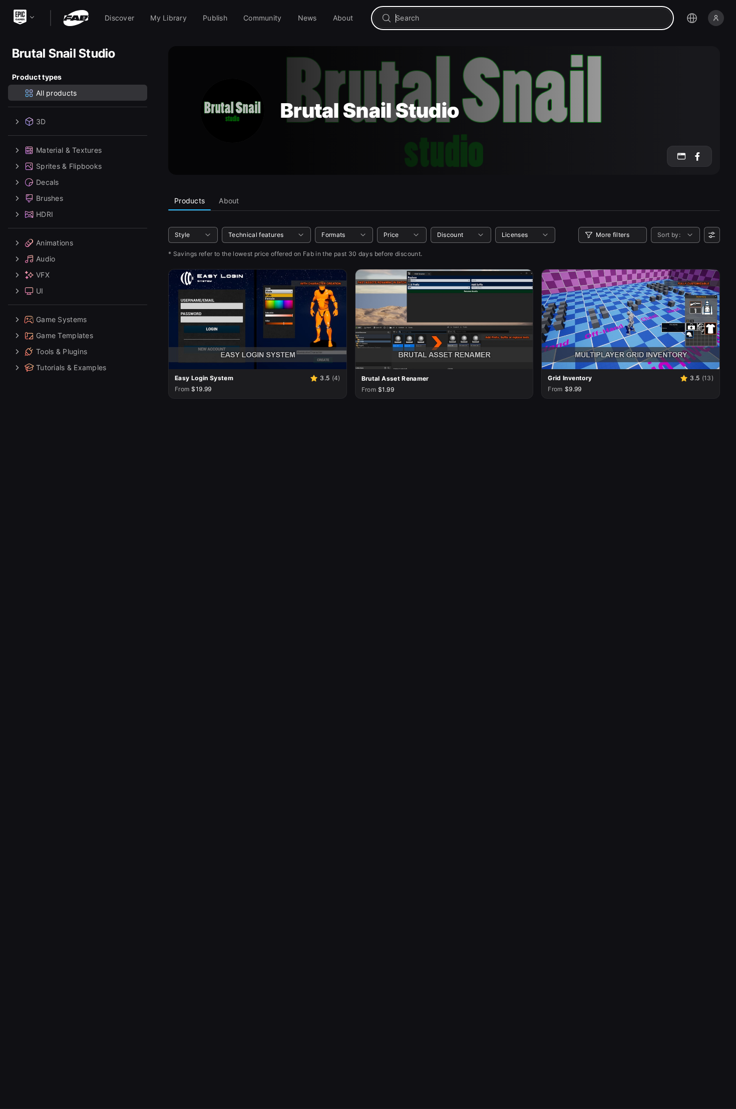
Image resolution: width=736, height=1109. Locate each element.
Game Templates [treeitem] (64, 335)
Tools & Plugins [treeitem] (61, 351)
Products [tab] (189, 200)
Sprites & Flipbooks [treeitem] (69, 166)
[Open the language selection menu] (692, 18)
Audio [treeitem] (45, 258)
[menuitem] (119, 18)
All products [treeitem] (56, 93)
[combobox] (529, 18)
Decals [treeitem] (47, 182)
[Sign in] (716, 18)
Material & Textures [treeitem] (69, 150)
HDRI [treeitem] (44, 214)
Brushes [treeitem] (49, 198)
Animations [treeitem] (54, 242)
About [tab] (229, 200)
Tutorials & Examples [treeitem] (71, 367)
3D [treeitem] (41, 121)
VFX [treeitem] (43, 274)
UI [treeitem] (40, 291)
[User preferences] (712, 235)
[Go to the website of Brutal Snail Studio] (681, 156)
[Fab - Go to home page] (76, 18)
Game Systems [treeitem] (61, 319)
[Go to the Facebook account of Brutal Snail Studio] (697, 156)
